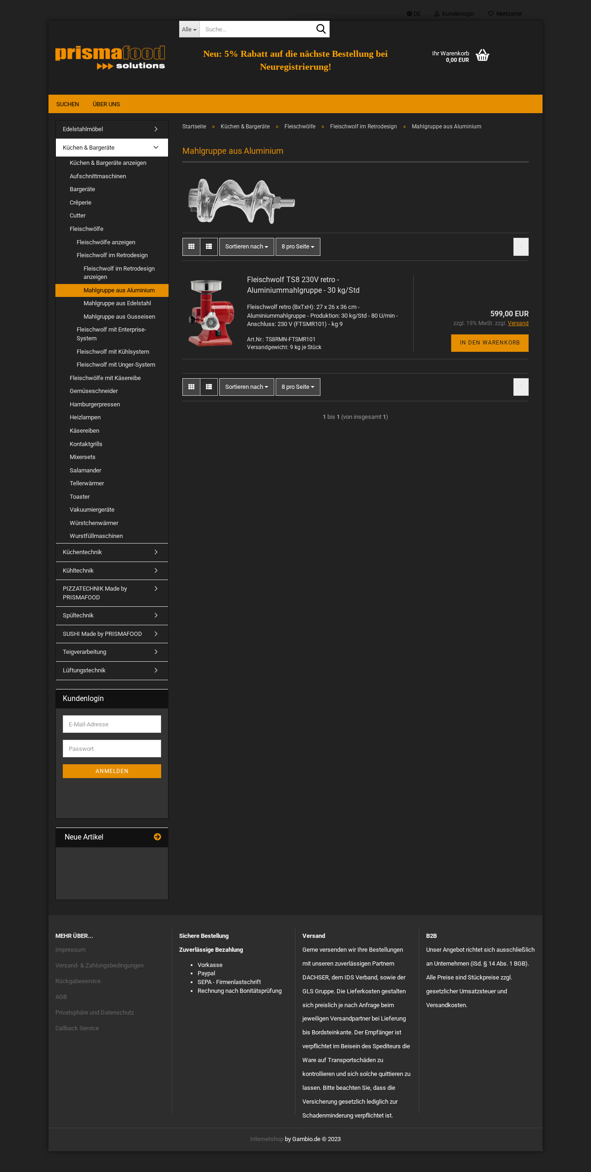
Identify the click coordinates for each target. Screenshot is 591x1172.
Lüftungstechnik (84, 670)
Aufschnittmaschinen (98, 176)
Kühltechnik (78, 570)
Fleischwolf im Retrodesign (112, 255)
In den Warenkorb (490, 342)
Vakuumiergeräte (92, 509)
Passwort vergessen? (91, 804)
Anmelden (112, 771)
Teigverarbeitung (84, 651)
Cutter (77, 215)
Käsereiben (84, 430)
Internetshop (266, 1139)
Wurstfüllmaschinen (96, 535)
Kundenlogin (457, 14)
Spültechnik (78, 615)
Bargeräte (82, 189)
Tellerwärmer (87, 483)
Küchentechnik (82, 552)
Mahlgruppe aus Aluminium (119, 290)
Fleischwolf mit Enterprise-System (111, 334)
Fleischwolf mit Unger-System (116, 364)
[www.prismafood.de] (110, 58)
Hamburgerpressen (95, 404)
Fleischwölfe (86, 228)
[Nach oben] (565, 1158)
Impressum (70, 949)
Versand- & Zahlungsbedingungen (99, 965)
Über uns (106, 104)
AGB (61, 996)
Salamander (85, 470)
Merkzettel (508, 14)
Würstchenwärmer (94, 523)
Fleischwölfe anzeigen (106, 242)
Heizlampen (85, 417)
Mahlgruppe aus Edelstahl (117, 303)
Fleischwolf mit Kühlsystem (113, 351)
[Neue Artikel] (157, 837)
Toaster (80, 496)
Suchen (67, 104)
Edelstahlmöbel (83, 129)
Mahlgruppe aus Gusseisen (119, 316)
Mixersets (83, 456)
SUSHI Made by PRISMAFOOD (102, 633)
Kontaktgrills (86, 444)
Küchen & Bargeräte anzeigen (108, 162)
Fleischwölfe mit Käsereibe (105, 378)
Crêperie (80, 202)
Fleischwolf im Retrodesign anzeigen (119, 273)
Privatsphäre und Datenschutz (94, 1012)
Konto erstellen (82, 791)
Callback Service (77, 1028)
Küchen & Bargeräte (89, 147)
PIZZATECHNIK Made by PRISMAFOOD (95, 593)
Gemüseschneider (94, 390)
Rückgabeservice (78, 981)
